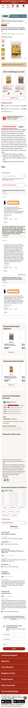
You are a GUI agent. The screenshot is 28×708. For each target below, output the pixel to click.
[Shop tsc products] (14, 16)
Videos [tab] (10, 490)
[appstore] (6, 701)
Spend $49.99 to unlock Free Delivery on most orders (14, 1)
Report (5, 222)
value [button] (17, 511)
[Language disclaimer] (3, 463)
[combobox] (15, 185)
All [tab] (2, 490)
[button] (18, 3)
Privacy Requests (20, 704)
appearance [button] (5, 515)
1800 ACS (6, 263)
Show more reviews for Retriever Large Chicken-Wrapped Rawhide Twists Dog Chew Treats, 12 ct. (14, 618)
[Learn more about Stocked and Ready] (12, 37)
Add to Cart (11, 352)
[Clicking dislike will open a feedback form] (8, 480)
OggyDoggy (5, 235)
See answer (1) (22, 274)
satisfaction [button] (13, 507)
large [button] (4, 511)
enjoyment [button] (22, 507)
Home (2, 19)
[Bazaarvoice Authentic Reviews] (10, 402)
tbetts (4, 280)
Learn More (14, 2)
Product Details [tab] (9, 126)
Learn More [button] (24, 105)
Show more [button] (5, 476)
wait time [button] (14, 515)
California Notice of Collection (8, 704)
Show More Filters (5, 519)
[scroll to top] (25, 697)
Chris (4, 191)
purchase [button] (10, 511)
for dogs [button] (5, 507)
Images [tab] (6, 490)
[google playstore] (19, 701)
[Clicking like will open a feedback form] (5, 480)
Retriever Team (8, 215)
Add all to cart (14, 98)
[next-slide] (3, 60)
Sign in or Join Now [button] (12, 119)
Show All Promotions (6, 111)
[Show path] (7, 19)
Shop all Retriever (5, 23)
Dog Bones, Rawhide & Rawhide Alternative (12, 21)
